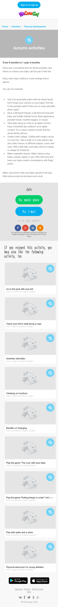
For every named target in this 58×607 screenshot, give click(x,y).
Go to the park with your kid (19, 289)
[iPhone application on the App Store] (39, 580)
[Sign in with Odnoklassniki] (40, 228)
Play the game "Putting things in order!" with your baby (30, 498)
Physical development (35, 26)
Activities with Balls (15, 359)
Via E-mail (29, 211)
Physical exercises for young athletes (25, 567)
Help (29, 592)
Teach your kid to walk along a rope (23, 324)
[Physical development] (29, 40)
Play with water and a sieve (19, 532)
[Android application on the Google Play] (18, 580)
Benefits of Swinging (16, 428)
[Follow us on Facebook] (25, 597)
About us (19, 589)
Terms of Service (31, 234)
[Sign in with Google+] (25, 228)
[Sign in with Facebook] (18, 228)
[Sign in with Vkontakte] (33, 228)
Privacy (27, 589)
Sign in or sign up (29, 5)
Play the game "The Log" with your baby (25, 463)
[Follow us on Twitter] (29, 597)
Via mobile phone (29, 199)
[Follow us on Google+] (38, 597)
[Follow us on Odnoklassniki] (33, 597)
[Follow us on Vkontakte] (20, 597)
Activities (16, 26)
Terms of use (37, 589)
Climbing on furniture (16, 393)
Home (5, 26)
